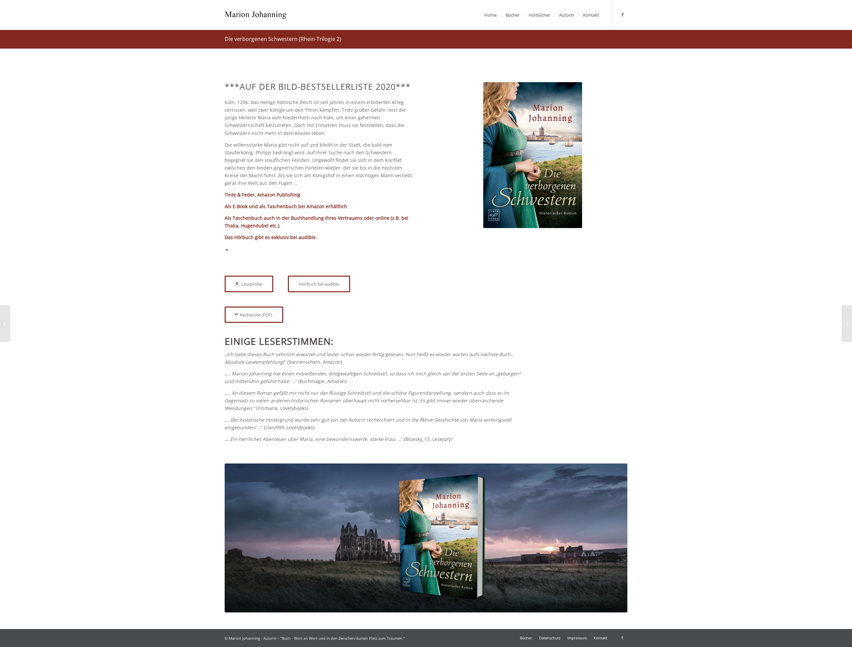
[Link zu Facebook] (622, 15)
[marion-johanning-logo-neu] (256, 15)
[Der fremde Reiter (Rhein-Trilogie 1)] (5, 323)
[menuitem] (490, 15)
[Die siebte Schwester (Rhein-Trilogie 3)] (847, 323)
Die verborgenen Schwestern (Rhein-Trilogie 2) (283, 39)
